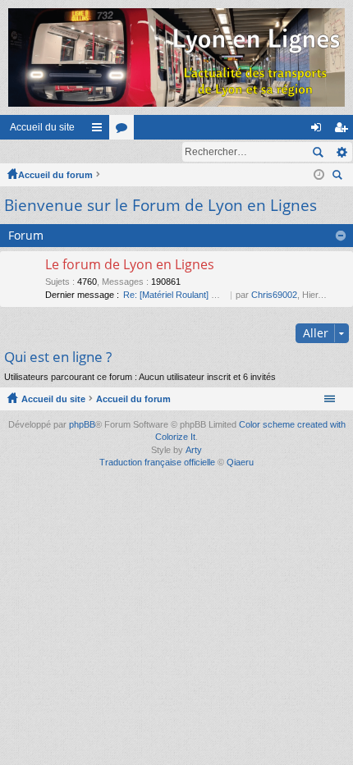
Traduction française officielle (157, 462)
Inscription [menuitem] (344, 130)
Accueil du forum (55, 175)
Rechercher (317, 152)
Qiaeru (240, 462)
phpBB (82, 424)
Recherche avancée (341, 152)
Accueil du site (42, 127)
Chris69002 (274, 295)
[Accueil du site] (176, 57)
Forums (125, 130)
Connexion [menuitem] (319, 130)
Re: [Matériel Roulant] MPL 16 (182, 295)
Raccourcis (100, 130)
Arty (194, 450)
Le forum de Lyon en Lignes (129, 265)
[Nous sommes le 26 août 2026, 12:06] (319, 175)
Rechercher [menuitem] (339, 177)
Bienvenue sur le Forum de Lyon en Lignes (160, 205)
